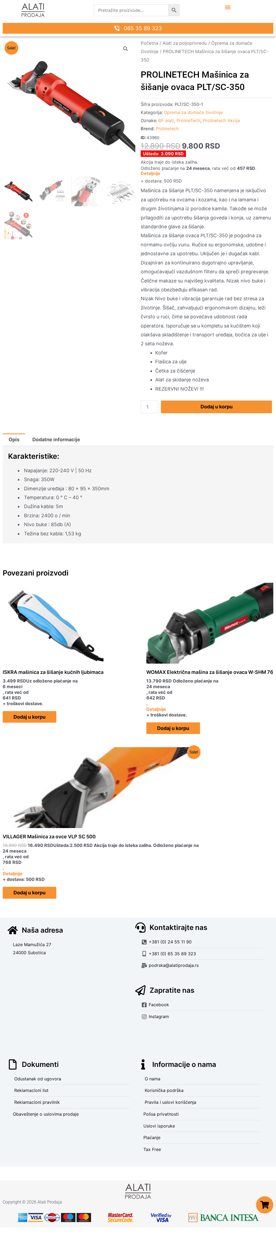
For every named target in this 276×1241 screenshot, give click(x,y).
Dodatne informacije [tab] (56, 439)
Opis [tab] (14, 439)
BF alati (166, 120)
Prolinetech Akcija (221, 120)
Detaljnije (150, 173)
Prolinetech (167, 128)
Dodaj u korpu (217, 406)
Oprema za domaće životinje (193, 112)
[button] (227, 7)
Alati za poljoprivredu (185, 43)
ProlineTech (188, 120)
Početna (149, 43)
